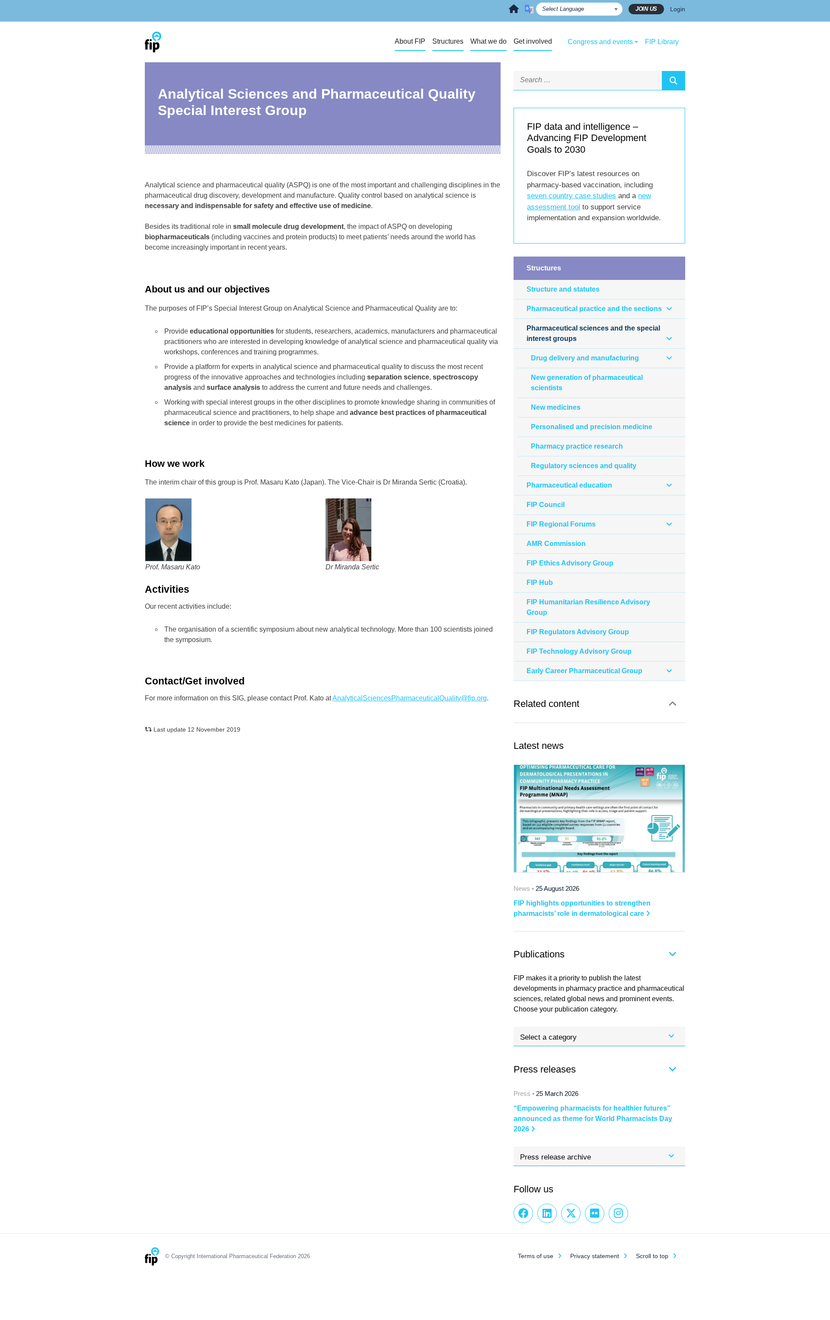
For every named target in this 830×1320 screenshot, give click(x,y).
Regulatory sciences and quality (583, 465)
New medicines (556, 407)
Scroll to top (652, 1256)
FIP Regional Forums (561, 524)
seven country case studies (571, 196)
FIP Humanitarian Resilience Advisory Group (588, 607)
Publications (539, 954)
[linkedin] (547, 1213)
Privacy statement (594, 1256)
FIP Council (546, 504)
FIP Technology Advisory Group (579, 651)
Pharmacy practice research (577, 446)
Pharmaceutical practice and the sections (594, 308)
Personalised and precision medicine (591, 426)
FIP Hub (540, 582)
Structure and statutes (563, 289)
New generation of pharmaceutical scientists (587, 383)
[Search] (673, 80)
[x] (571, 1213)
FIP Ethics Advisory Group (570, 563)
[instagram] (618, 1213)
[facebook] (523, 1213)
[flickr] (594, 1213)
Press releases (545, 1069)
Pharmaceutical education (569, 485)
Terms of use (535, 1256)
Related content (546, 703)
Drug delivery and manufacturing (585, 358)
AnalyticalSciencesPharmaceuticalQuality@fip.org (409, 698)
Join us (646, 9)
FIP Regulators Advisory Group (578, 632)
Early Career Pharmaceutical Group (584, 670)
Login (677, 9)
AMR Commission (556, 543)
